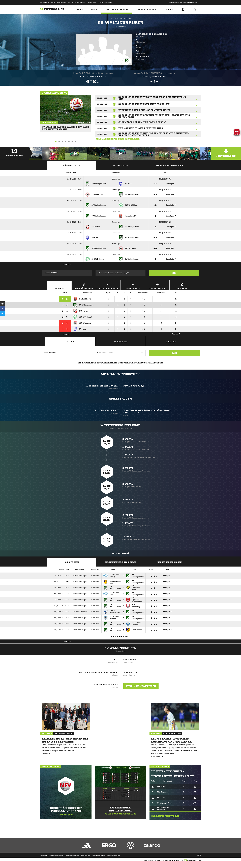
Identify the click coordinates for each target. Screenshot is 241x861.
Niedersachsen (125, 18)
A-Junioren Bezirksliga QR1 (151, 34)
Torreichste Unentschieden (120, 562)
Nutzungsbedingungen (72, 855)
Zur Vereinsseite (120, 27)
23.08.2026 (102, 98)
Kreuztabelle (157, 288)
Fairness (182, 288)
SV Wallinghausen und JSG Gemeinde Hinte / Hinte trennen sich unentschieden (154, 134)
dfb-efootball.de (61, 2)
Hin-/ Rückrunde (83, 288)
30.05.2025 (102, 134)
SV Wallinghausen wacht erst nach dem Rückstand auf (65, 127)
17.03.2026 (102, 122)
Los (174, 273)
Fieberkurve (133, 288)
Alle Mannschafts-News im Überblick (118, 139)
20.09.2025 (102, 128)
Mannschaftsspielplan (169, 165)
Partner (90, 2)
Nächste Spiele (71, 165)
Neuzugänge (121, 342)
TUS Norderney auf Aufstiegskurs (140, 128)
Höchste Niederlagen (169, 562)
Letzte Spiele (120, 165)
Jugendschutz (85, 855)
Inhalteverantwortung (98, 855)
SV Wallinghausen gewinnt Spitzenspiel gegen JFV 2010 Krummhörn (154, 116)
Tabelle (59, 288)
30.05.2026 (102, 110)
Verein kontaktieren (141, 686)
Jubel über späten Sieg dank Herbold (142, 122)
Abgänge (171, 342)
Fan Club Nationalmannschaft (77, 2)
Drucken (175, 334)
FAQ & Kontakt (98, 2)
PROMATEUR (44, 2)
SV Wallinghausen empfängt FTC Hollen (144, 104)
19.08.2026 (102, 104)
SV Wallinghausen (120, 648)
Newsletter (108, 2)
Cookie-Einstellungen (113, 855)
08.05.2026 (102, 116)
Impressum (43, 855)
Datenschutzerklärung (56, 855)
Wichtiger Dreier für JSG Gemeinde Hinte (144, 110)
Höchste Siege (71, 562)
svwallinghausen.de (106, 685)
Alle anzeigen (120, 553)
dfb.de (53, 2)
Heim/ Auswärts (108, 288)
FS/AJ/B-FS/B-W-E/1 (133, 386)
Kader (70, 342)
